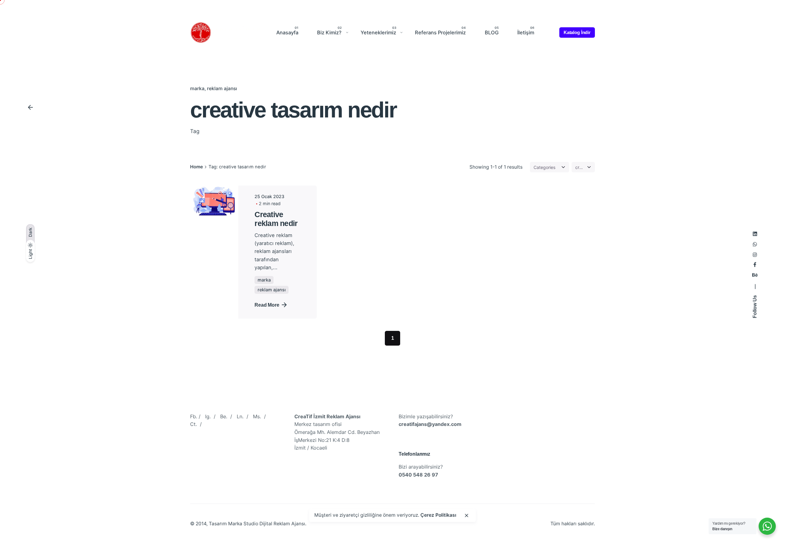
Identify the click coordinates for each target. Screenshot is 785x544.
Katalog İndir (577, 32)
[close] (466, 515)
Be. (223, 416)
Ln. (240, 416)
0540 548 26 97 (418, 475)
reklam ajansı (222, 88)
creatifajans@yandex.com (430, 424)
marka (197, 88)
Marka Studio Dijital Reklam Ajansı (266, 524)
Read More (267, 305)
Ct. (193, 424)
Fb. (193, 416)
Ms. (257, 416)
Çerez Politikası (438, 515)
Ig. (208, 416)
